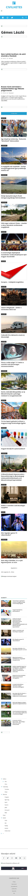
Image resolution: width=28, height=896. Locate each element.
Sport (6, 802)
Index (3, 96)
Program (7, 797)
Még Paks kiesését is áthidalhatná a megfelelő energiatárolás (19, 659)
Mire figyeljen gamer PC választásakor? (9, 534)
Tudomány (5, 786)
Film (6, 781)
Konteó (6, 828)
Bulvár (3, 261)
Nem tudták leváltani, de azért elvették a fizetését (13, 55)
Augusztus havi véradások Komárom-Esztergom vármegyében (19, 677)
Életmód (4, 314)
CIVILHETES (14, 7)
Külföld (4, 231)
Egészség (4, 428)
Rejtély (6, 825)
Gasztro (6, 805)
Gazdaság (4, 202)
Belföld (3, 118)
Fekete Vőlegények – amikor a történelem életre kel (11, 308)
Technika (7, 789)
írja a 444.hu (4, 100)
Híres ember (11, 58)
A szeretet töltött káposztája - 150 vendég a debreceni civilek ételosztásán (19, 722)
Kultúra (4, 286)
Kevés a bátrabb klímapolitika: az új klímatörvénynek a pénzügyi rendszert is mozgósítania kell (13, 394)
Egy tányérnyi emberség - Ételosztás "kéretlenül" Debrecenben (13, 140)
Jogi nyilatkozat (14, 886)
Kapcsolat (14, 891)
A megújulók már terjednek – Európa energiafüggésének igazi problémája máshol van (13, 168)
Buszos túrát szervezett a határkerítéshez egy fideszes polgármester (12, 89)
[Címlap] (14, 3)
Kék (5, 823)
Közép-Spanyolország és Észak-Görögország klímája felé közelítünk (13, 197)
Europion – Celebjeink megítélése (12, 282)
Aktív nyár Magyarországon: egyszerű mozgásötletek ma (19, 703)
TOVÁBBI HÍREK (16, 113)
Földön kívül (7, 831)
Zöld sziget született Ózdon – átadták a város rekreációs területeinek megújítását (14, 225)
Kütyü (3, 512)
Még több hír (14, 568)
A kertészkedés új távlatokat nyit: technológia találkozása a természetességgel (20, 713)
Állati (6, 812)
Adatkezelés (14, 888)
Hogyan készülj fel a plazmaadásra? (13, 449)
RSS (14, 893)
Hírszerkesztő (11, 93)
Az (1, 96)
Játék (6, 807)
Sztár (6, 820)
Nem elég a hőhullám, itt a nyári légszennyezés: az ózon (12, 561)
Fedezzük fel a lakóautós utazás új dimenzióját (12, 336)
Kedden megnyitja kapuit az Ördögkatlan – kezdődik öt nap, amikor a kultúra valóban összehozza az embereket (19, 669)
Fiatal (4, 815)
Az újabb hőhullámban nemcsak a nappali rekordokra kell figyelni (18, 686)
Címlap (14, 881)
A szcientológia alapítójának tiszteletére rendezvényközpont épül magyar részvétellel (13, 255)
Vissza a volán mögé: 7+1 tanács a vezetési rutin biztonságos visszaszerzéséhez (12, 364)
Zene (6, 784)
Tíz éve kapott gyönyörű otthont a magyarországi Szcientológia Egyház (13, 422)
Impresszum (14, 884)
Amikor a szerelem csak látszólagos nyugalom (13, 506)
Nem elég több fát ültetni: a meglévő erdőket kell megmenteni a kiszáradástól (19, 695)
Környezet (4, 145)
